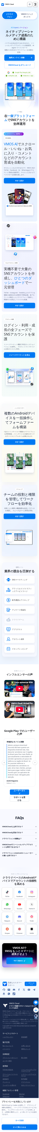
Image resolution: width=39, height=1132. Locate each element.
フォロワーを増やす (9, 1087)
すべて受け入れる (18, 1127)
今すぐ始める (17, 963)
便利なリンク (24, 1051)
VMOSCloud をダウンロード (19, 65)
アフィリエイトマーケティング (10, 1077)
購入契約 (23, 1059)
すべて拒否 (19, 1120)
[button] (29, 4)
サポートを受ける (19, 798)
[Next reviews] (35, 762)
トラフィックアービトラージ (28, 1077)
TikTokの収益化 (8, 1071)
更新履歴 (23, 1039)
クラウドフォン (9, 15)
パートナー (6, 1051)
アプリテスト (24, 1084)
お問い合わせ (24, 1048)
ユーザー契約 (7, 1063)
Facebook (6, 1096)
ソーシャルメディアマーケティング (28, 1072)
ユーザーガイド (19, 792)
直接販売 (6, 1081)
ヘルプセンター (8, 1039)
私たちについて (8, 1048)
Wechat (21, 1096)
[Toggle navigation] (35, 4)
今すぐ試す (19, 180)
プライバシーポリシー (10, 1059)
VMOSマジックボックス (27, 15)
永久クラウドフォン (27, 1087)
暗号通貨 (23, 1081)
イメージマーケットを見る (19, 355)
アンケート (6, 1084)
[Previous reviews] (4, 762)
